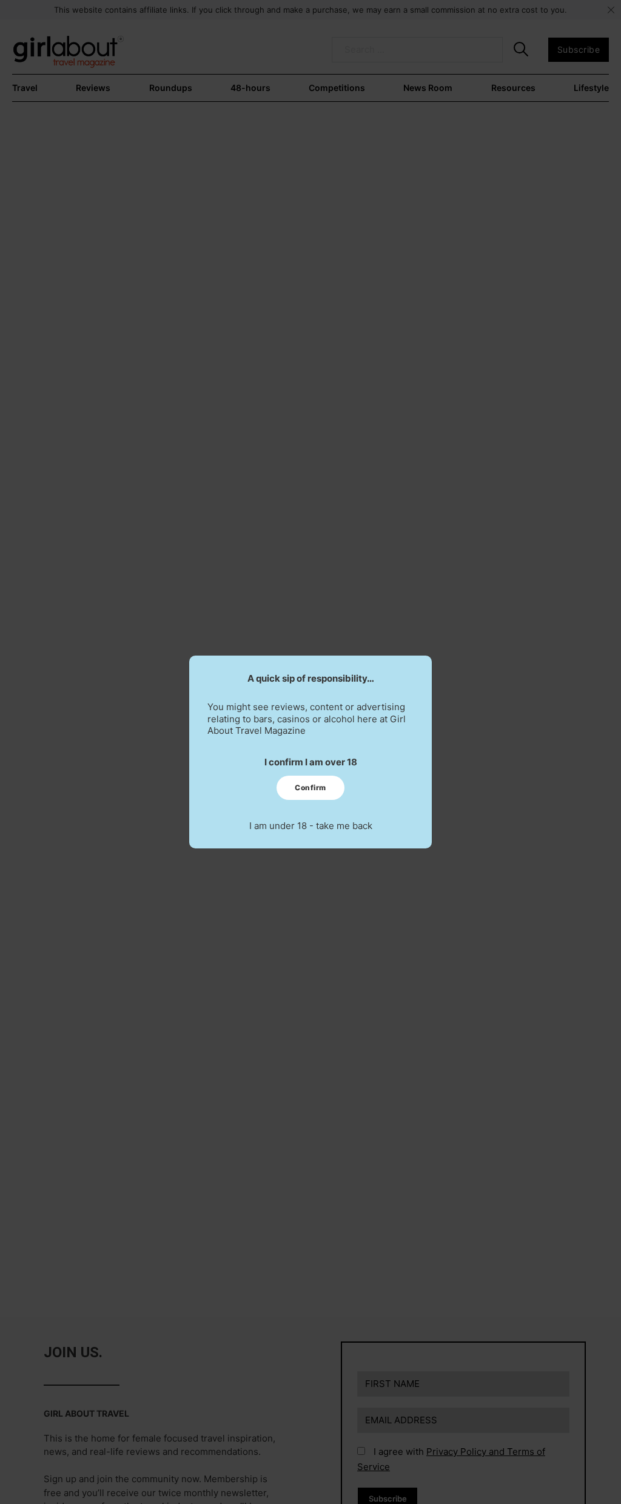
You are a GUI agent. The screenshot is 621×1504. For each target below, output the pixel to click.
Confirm (310, 787)
